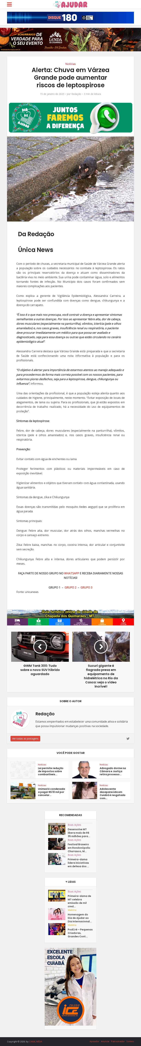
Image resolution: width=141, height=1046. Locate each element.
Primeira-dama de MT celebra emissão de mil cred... (79, 901)
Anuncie (105, 1041)
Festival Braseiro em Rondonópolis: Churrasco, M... (79, 848)
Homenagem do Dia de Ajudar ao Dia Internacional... (80, 918)
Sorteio (130, 1041)
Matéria (72, 910)
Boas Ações (74, 824)
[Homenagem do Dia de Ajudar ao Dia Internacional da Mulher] (58, 914)
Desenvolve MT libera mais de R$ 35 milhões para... (79, 833)
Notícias (70, 64)
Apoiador (94, 1041)
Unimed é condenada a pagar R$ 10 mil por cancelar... (51, 792)
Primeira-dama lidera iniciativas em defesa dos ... (78, 863)
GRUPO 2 (70, 587)
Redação (76, 94)
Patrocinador (118, 1041)
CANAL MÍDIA (35, 1041)
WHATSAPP (71, 573)
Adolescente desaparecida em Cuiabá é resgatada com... (112, 793)
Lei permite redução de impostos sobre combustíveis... (50, 771)
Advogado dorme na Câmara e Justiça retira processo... (113, 771)
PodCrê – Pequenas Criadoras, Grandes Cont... (80, 933)
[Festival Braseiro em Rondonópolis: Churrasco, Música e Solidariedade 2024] (58, 844)
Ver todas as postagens (25, 738)
